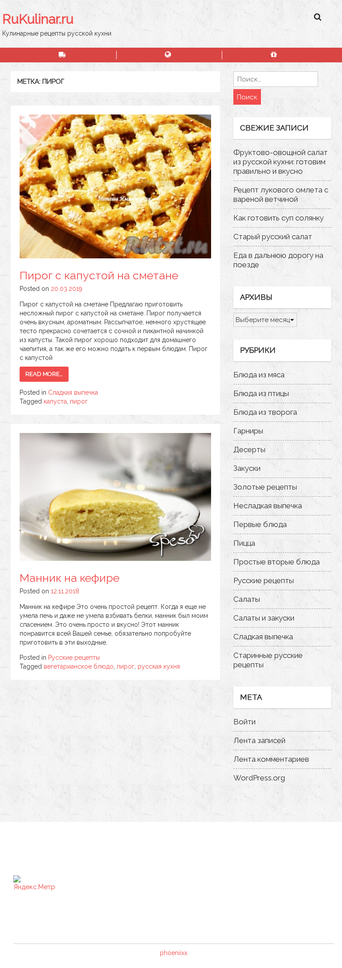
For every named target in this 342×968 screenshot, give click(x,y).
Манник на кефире (69, 577)
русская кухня (159, 666)
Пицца (244, 543)
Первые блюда (260, 524)
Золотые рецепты (265, 486)
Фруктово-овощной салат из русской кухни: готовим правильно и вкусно (280, 162)
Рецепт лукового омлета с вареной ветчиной (280, 194)
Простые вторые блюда (276, 561)
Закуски (247, 468)
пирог (79, 401)
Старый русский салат (272, 236)
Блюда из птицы (261, 393)
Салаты (246, 599)
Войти (244, 721)
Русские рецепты (74, 657)
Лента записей (259, 740)
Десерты (249, 449)
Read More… (44, 374)
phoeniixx (173, 952)
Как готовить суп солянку (278, 217)
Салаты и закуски (263, 617)
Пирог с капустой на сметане (99, 275)
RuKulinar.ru (37, 19)
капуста (55, 401)
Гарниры (248, 430)
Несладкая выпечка (267, 505)
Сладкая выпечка (73, 392)
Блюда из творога (265, 412)
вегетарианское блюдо (79, 666)
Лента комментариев (271, 759)
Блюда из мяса (259, 374)
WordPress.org (259, 777)
